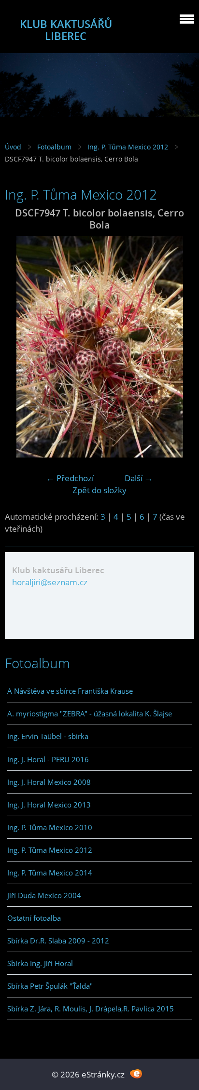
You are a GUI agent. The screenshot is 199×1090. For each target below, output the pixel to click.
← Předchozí (70, 478)
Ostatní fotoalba (34, 918)
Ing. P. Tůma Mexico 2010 (49, 827)
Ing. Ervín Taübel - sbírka (47, 736)
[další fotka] (178, 347)
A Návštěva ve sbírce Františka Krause (70, 691)
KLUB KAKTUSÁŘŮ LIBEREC (66, 29)
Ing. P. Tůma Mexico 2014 (49, 872)
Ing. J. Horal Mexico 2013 (49, 804)
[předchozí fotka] (20, 347)
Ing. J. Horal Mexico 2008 (49, 782)
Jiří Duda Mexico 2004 (44, 895)
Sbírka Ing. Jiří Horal (40, 963)
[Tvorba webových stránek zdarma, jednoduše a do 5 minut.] (135, 1073)
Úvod (13, 146)
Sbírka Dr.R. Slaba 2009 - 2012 (58, 940)
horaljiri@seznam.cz (49, 582)
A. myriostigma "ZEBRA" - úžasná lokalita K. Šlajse (89, 713)
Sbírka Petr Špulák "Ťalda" (50, 986)
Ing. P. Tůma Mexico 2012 (127, 146)
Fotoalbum (54, 146)
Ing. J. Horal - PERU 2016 (48, 759)
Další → (139, 478)
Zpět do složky (99, 490)
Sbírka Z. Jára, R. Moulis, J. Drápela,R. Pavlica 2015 (90, 1008)
